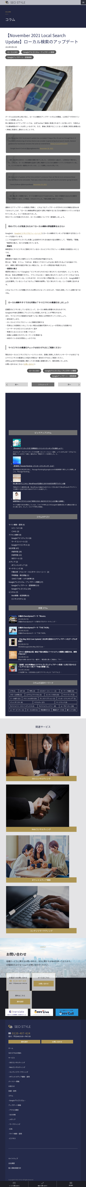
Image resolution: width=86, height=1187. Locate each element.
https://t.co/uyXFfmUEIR (59, 144)
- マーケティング (14, 1124)
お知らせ (11, 1086)
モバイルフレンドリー (47, 706)
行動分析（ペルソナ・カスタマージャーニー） (30, 572)
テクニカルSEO (30, 698)
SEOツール (16, 558)
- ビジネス (12, 1138)
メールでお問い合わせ (14, 1185)
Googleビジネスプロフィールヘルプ (28, 233)
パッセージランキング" (67, 698)
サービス (11, 1058)
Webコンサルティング (41, 829)
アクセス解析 (15, 534)
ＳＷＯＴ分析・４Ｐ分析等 (22, 578)
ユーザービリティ (17, 710)
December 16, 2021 (46, 148)
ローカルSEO (12, 52)
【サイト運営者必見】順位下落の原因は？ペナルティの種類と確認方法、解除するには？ (47, 652)
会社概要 (11, 1163)
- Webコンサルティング (16, 1067)
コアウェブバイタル (34, 695)
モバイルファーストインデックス (22, 706)
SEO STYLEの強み (14, 1053)
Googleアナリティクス (21, 538)
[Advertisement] (24, 411)
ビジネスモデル (18, 599)
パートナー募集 (13, 1081)
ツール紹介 (15, 698)
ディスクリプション (47, 698)
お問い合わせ (29, 364)
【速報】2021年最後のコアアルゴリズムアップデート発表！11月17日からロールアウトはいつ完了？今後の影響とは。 (47, 665)
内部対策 (16, 551)
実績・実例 (12, 1091)
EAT (22, 691)
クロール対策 (16, 695)
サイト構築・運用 (17, 524)
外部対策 (16, 555)
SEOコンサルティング (41, 778)
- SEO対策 (12, 1115)
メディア (13, 561)
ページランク (61, 702)
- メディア (12, 1119)
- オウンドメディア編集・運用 (19, 1077)
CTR (12, 691)
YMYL (32, 691)
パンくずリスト (16, 702)
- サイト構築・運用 (15, 1133)
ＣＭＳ (15, 531)
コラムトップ (43, 384)
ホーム (10, 1048)
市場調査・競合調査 (20, 575)
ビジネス (13, 592)
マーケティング (16, 568)
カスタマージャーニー (48, 691)
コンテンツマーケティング (41, 930)
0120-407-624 (19, 980)
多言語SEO (45, 710)
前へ (16, 384)
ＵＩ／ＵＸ (16, 528)
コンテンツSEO (52, 695)
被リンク (71, 710)
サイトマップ (68, 695)
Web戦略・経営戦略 (20, 595)
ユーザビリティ (67, 706)
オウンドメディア (19, 565)
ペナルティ (39, 702)
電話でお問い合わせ (42, 1185)
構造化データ (58, 710)
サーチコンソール (19, 541)
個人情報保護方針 (14, 1168)
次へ (69, 384)
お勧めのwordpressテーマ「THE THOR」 (34, 627)
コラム (10, 1096)
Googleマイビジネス (20, 545)
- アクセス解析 (13, 1110)
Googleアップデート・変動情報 (19, 57)
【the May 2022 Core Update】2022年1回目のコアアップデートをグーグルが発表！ (47, 640)
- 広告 (10, 1129)
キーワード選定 (67, 691)
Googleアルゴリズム (21, 588)
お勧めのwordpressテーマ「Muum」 (32, 616)
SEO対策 (14, 548)
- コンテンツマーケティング (18, 1072)
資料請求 (20, 1001)
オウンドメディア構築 (41, 880)
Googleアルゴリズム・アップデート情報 (38, 52)
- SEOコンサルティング (16, 1062)
